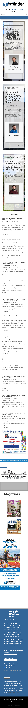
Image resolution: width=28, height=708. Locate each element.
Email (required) (8, 658)
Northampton (14, 25)
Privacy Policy (14, 703)
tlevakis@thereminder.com (13, 137)
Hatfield (15, 632)
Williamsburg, (12, 645)
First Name (7, 652)
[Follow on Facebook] (5, 619)
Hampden (10, 632)
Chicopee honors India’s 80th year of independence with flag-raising (13, 165)
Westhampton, (18, 643)
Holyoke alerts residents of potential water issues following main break (13, 300)
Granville (18, 630)
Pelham (6, 637)
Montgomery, (7, 636)
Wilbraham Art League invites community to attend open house (13, 414)
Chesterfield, (7, 627)
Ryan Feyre (14, 67)
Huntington (7, 634)
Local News (7, 25)
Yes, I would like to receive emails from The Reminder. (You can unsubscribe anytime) (13, 672)
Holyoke (19, 632)
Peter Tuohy (7, 242)
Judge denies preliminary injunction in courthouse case (12, 219)
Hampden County (9, 157)
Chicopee (14, 156)
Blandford (15, 625)
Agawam (6, 625)
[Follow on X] (10, 619)
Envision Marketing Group (16, 705)
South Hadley (7, 639)
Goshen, (10, 630)
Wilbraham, (18, 645)
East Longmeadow (8, 629)
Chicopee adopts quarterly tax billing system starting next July (14, 280)
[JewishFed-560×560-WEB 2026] (14, 453)
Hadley (5, 632)
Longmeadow (18, 634)
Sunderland (12, 641)
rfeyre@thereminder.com (12, 69)
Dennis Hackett (7, 221)
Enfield (5, 630)
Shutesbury (15, 637)
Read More (20, 76)
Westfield (12, 643)
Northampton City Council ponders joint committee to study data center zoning (12, 34)
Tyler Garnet (14, 196)
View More (13, 214)
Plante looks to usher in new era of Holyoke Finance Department (13, 263)
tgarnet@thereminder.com (13, 199)
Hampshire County (16, 23)
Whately (6, 645)
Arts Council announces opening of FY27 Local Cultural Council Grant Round (13, 97)
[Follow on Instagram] (8, 619)
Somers (20, 637)
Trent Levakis (14, 135)
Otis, (19, 636)
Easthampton (17, 629)
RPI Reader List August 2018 (10, 666)
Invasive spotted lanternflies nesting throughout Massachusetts (11, 240)
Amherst (11, 625)
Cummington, (19, 627)
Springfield (6, 641)
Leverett (12, 634)
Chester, (21, 625)
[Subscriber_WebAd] (14, 461)
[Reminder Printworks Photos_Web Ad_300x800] (10, 589)
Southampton (14, 639)
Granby (13, 630)
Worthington (7, 646)
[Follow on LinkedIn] (13, 619)
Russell (10, 637)
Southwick (20, 639)
